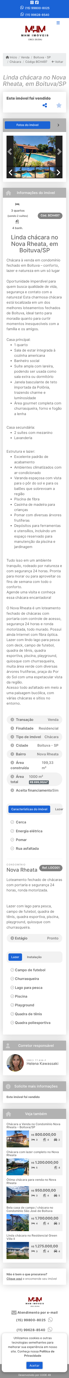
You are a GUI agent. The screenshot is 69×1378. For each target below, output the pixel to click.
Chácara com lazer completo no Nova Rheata (33, 1153)
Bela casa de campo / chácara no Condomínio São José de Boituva (30, 1209)
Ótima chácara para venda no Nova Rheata (31, 1181)
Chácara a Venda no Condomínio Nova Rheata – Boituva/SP (33, 1125)
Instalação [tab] (34, 957)
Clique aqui (14, 1279)
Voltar (58, 62)
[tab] (27, 125)
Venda (25, 57)
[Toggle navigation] (58, 23)
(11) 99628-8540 (37, 15)
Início (13, 57)
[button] (11, 151)
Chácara (15, 62)
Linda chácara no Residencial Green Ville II (32, 1237)
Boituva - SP (42, 57)
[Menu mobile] (34, 33)
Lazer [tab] (15, 957)
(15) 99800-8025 (37, 8)
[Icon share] (32, 2)
